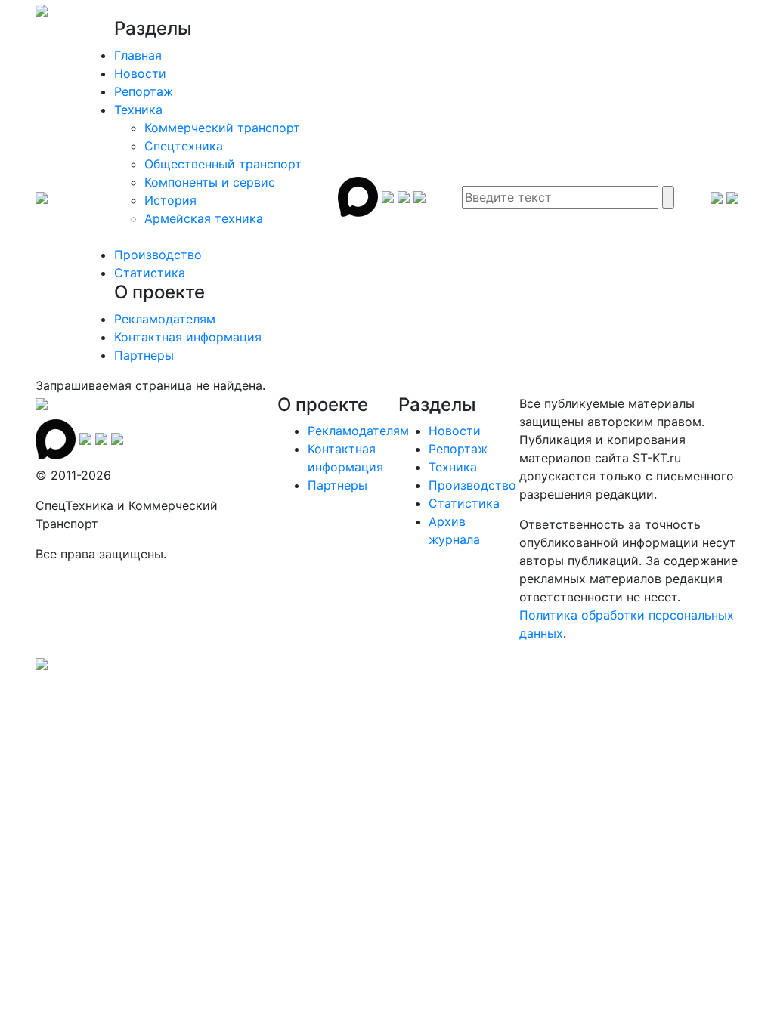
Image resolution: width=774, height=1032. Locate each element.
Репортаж (143, 91)
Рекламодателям (164, 318)
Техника (138, 109)
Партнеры (144, 355)
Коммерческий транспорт (222, 127)
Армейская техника (203, 218)
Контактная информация (188, 337)
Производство (158, 254)
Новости (140, 73)
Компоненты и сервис (209, 182)
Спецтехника (183, 145)
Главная (138, 55)
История (170, 200)
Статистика (149, 272)
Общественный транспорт (223, 163)
